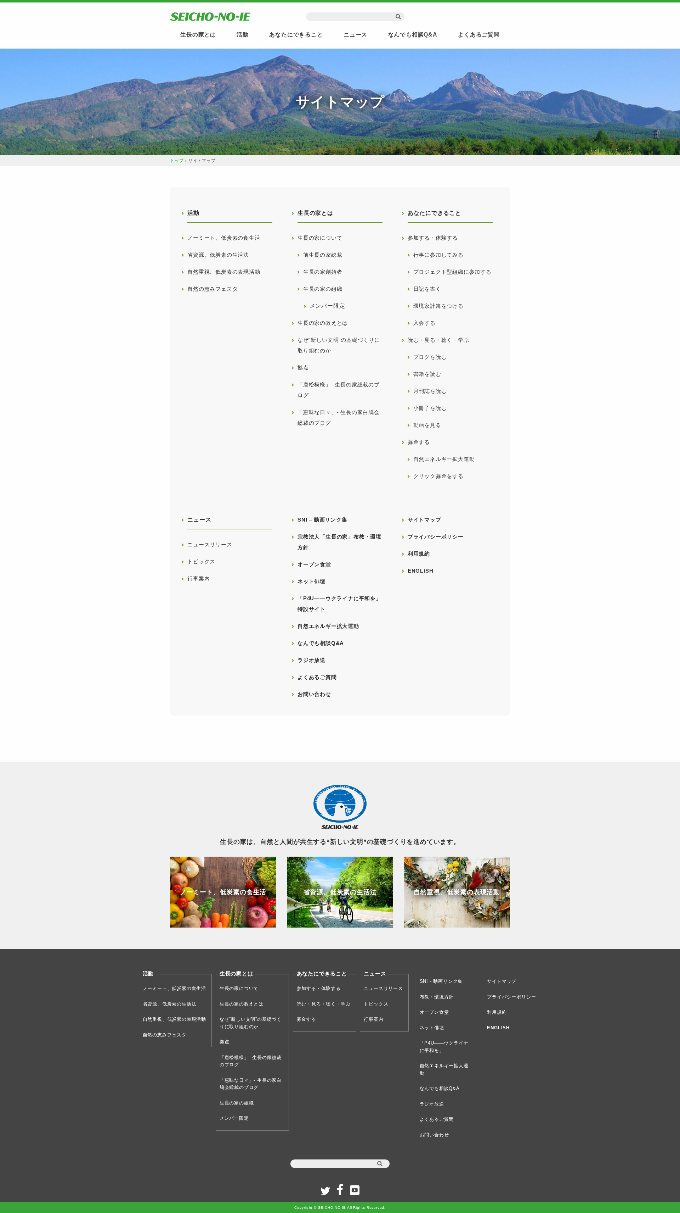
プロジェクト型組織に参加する (450, 272)
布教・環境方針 (437, 997)
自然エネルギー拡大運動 (441, 459)
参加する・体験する (433, 238)
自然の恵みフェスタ (212, 289)
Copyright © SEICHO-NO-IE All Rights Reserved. (340, 1207)
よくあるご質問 (479, 35)
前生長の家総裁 (320, 255)
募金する (419, 442)
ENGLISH (421, 571)
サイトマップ (424, 520)
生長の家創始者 (320, 272)
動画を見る (424, 425)
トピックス (201, 561)
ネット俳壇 (311, 581)
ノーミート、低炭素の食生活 (223, 238)
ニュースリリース (209, 544)
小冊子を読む (427, 408)
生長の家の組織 (320, 289)
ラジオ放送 (311, 660)
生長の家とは (198, 35)
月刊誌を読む (427, 391)
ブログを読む (427, 357)
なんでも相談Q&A (412, 35)
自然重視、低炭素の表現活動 (223, 272)
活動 (243, 35)
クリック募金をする (436, 476)
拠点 (303, 368)
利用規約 (419, 554)
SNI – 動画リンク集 (322, 520)
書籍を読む (424, 374)
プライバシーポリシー (436, 537)
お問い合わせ (314, 694)
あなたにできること (296, 35)
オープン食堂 (314, 564)
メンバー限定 (321, 306)
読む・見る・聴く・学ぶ (438, 340)
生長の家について (320, 238)
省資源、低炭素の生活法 (218, 255)
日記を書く (424, 289)
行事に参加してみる (436, 255)
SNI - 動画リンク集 (441, 981)
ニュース (355, 35)
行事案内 (198, 578)
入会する (422, 323)
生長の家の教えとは (323, 323)
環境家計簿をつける (436, 306)
